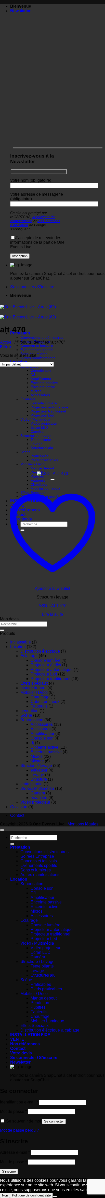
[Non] (55, 1196)
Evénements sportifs (36, 350)
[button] (20, 11)
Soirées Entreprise (37, 856)
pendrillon (29, 711)
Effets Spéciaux (34, 1025)
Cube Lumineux (45, 701)
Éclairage (27, 399)
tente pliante (31, 784)
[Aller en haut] (2, 830)
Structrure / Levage (35, 436)
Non (5, 1195)
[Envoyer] (2, 630)
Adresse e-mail (15, 1152)
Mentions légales (83, 824)
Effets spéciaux (34, 683)
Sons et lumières (35, 870)
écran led (39, 797)
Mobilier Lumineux (47, 1021)
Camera (38, 793)
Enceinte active (43, 387)
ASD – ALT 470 (52, 606)
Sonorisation (31, 720)
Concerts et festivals (36, 346)
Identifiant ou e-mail (19, 1102)
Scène (25, 452)
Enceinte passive (44, 383)
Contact (17, 815)
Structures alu (42, 448)
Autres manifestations (37, 358)
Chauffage (40, 697)
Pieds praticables (44, 460)
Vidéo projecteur (44, 423)
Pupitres (37, 476)
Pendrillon (40, 1003)
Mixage (37, 761)
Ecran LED (39, 427)
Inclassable (20, 642)
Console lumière (44, 403)
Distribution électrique (40, 651)
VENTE (17, 1039)
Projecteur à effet (46, 665)
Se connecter (54, 1121)
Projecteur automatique (49, 407)
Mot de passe (13, 1111)
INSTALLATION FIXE (30, 1035)
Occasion (18, 807)
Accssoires (40, 729)
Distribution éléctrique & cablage (49, 1030)
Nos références (25, 1044)
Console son (41, 370)
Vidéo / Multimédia (35, 419)
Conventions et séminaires (41, 337)
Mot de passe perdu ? (19, 1130)
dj (32, 743)
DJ (33, 375)
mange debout (33, 688)
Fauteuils (39, 706)
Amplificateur (41, 379)
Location (18, 646)
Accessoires (40, 395)
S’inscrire (9, 1171)
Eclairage (29, 656)
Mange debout (42, 468)
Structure (39, 779)
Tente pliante (41, 440)
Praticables (39, 456)
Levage (37, 444)
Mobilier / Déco (32, 464)
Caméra (37, 431)
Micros (36, 391)
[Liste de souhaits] (52, 479)
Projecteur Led (42, 415)
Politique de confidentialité (31, 1195)
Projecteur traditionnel (48, 411)
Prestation (20, 847)
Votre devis (21, 1053)
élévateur (39, 770)
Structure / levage (36, 765)
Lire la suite (52, 614)
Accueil (7, 342)
